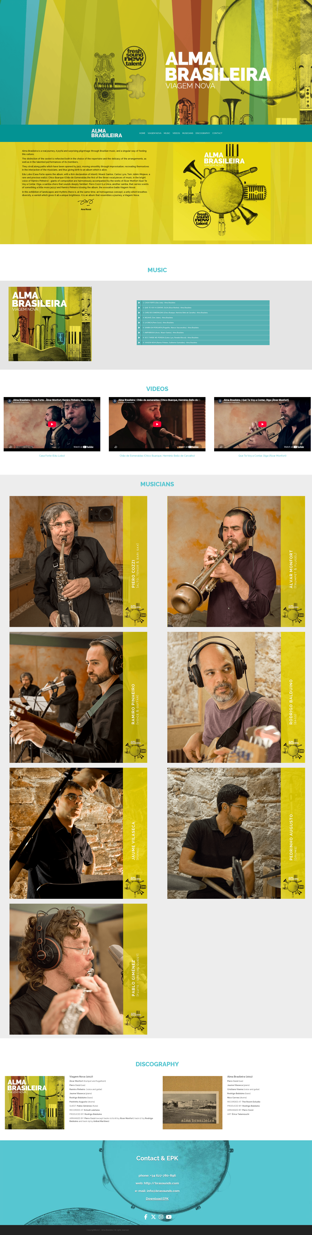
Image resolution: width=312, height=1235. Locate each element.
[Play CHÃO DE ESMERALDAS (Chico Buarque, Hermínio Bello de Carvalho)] (139, 312)
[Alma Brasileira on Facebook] (145, 1217)
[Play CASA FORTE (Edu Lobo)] (139, 302)
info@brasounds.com (163, 1191)
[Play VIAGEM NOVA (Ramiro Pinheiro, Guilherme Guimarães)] (139, 342)
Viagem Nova (154, 133)
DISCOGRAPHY (203, 133)
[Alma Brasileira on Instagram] (161, 1217)
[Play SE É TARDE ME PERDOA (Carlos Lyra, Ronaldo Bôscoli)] (139, 337)
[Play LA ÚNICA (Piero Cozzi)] (139, 322)
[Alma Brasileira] (106, 133)
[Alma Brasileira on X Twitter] (153, 1217)
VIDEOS (176, 133)
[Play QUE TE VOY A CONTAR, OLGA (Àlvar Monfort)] (139, 307)
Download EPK (157, 1199)
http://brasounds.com (161, 1183)
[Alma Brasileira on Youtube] (168, 1217)
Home (142, 133)
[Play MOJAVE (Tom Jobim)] (139, 317)
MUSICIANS (187, 133)
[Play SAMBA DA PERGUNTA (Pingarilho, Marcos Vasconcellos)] (139, 327)
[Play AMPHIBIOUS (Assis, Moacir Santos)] (139, 332)
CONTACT (217, 133)
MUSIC (167, 133)
